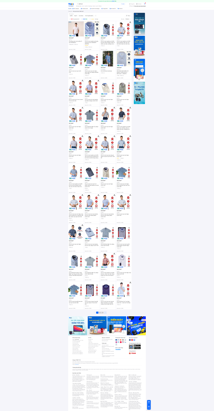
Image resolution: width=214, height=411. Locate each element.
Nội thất (105, 395)
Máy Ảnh (137, 399)
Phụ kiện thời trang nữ (104, 380)
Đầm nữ (90, 376)
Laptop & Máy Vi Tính (122, 381)
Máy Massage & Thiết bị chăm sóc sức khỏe (78, 401)
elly (100, 369)
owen (89, 369)
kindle (117, 369)
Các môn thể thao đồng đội (135, 387)
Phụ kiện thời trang (104, 378)
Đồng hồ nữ (106, 384)
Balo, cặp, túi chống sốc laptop (107, 376)
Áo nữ (87, 376)
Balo (101, 376)
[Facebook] (130, 340)
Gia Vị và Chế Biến (105, 404)
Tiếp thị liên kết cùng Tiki (92, 350)
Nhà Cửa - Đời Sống (104, 392)
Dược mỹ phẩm (81, 405)
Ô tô (120, 403)
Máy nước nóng (134, 378)
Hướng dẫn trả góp (75, 349)
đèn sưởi (133, 402)
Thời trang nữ (89, 374)
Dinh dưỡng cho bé (77, 378)
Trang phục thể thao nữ (132, 382)
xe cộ (83, 6)
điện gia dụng (78, 6)
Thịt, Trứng (77, 384)
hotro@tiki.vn (81, 352)
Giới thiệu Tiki (90, 339)
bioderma (97, 369)
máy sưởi (130, 402)
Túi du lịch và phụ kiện (106, 376)
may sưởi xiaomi (133, 405)
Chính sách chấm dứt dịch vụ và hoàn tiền (108, 354)
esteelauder (79, 369)
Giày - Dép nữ (89, 390)
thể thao (100, 6)
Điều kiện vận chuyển (91, 352)
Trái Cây (73, 384)
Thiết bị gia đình (81, 408)
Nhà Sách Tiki (117, 406)
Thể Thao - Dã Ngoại (133, 381)
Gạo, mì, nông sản (78, 387)
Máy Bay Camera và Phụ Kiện (135, 399)
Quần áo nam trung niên (92, 387)
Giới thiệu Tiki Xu (91, 348)
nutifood (113, 369)
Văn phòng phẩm (122, 407)
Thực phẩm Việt (80, 385)
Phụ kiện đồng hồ (105, 385)
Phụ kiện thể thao (135, 384)
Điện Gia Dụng (75, 407)
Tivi (131, 378)
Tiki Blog (89, 340)
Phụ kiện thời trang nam (106, 380)
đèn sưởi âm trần (133, 408)
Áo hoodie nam (90, 384)
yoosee (128, 369)
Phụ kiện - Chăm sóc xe (118, 402)
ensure (92, 369)
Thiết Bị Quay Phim (134, 398)
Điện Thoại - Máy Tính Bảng (77, 392)
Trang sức (102, 384)
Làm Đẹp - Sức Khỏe (76, 397)
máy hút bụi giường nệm (134, 406)
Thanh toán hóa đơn (118, 395)
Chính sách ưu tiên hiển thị (106, 349)
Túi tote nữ (92, 403)
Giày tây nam (93, 397)
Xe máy (117, 403)
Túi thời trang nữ (89, 401)
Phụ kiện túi (96, 403)
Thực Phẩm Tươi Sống (76, 383)
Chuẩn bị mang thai (77, 381)
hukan (80, 370)
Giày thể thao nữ (136, 389)
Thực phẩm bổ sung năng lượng (135, 389)
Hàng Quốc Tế (117, 374)
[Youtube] (132, 340)
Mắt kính (109, 380)
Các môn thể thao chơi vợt (135, 388)
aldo (108, 369)
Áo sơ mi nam (93, 383)
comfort (136, 369)
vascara (73, 369)
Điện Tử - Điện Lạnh (132, 374)
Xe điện (124, 402)
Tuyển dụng (90, 342)
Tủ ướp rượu (139, 379)
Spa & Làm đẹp (121, 396)
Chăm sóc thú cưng (104, 402)
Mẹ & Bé (120, 379)
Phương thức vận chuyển (76, 345)
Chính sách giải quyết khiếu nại (93, 346)
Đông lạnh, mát (79, 386)
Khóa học (123, 395)
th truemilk (83, 369)
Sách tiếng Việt (117, 407)
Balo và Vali (103, 374)
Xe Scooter (123, 403)
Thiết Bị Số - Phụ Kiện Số (119, 386)
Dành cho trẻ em (77, 389)
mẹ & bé (86, 6)
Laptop (109, 390)
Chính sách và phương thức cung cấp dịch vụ (108, 352)
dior (76, 369)
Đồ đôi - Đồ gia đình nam (94, 385)
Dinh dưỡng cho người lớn (78, 379)
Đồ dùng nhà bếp (75, 408)
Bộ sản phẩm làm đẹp (78, 405)
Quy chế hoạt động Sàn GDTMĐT (107, 339)
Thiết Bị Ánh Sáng (135, 394)
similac (133, 369)
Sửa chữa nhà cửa (105, 394)
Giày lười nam (88, 397)
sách (97, 6)
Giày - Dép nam (89, 395)
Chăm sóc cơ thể (77, 400)
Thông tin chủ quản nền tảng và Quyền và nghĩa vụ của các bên (108, 356)
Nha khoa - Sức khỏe (120, 398)
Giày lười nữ (95, 393)
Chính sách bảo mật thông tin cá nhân (94, 344)
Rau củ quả (76, 385)
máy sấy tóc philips (135, 403)
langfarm (77, 370)
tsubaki (87, 370)
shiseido (73, 370)
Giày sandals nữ (92, 392)
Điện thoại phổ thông (77, 394)
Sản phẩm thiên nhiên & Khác (78, 402)
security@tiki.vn (80, 353)
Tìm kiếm (122, 3)
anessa (125, 369)
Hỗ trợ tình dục (80, 404)
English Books (120, 408)
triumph (110, 369)
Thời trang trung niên (91, 379)
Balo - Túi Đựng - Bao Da (135, 396)
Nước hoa (76, 404)
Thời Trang (123, 376)
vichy (83, 370)
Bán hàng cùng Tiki (105, 340)
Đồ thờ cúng (104, 398)
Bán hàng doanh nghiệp (92, 351)
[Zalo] (134, 340)
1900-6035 (77, 339)
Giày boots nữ (90, 393)
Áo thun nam (88, 382)
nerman (119, 369)
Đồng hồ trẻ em (111, 385)
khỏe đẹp (90, 6)
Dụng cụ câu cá (133, 386)
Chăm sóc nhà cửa (78, 390)
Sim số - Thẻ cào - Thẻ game (123, 399)
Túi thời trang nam (90, 405)
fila (84, 370)
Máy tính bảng (77, 395)
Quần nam (92, 382)
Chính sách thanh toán (105, 348)
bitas (139, 369)
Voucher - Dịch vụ (118, 394)
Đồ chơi (82, 376)
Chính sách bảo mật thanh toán (93, 343)
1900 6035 (77, 364)
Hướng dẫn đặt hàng (75, 344)
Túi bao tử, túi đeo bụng (95, 407)
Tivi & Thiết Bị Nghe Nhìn (120, 383)
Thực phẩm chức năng (77, 399)
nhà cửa (94, 6)
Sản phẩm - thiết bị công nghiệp (121, 382)
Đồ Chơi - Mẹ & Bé (75, 374)
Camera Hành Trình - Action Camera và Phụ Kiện (135, 395)
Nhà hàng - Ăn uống (120, 397)
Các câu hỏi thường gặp (76, 341)
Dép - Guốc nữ (93, 391)
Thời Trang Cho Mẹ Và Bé (76, 376)
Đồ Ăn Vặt (104, 405)
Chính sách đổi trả (75, 348)
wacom (122, 369)
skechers (105, 369)
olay (131, 369)
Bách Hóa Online (104, 401)
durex (95, 369)
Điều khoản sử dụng (91, 347)
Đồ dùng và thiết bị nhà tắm (107, 396)
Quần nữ (93, 376)
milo (102, 369)
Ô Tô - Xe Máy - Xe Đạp (119, 401)
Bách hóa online (119, 380)
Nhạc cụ (108, 398)
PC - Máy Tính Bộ (105, 390)
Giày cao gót (88, 391)
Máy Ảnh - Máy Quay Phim (134, 392)
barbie (87, 369)
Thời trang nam (89, 381)
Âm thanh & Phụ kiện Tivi (133, 376)
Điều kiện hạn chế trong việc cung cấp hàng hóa (108, 347)
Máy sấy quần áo (133, 379)
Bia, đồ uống (76, 388)
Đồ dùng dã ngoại (135, 383)
